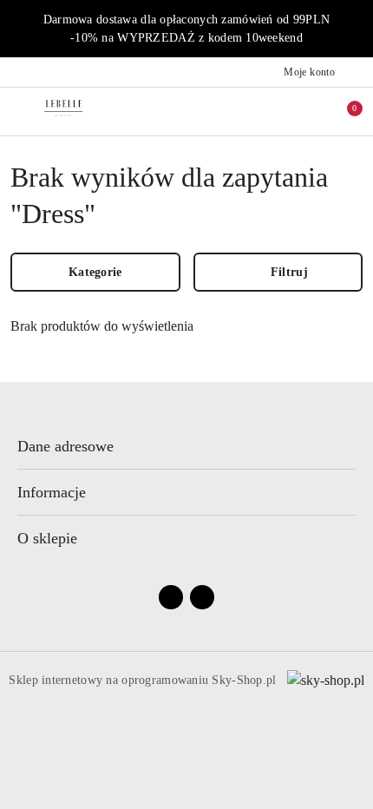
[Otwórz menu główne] (20, 112)
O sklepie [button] (47, 538)
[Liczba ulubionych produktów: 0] (306, 111)
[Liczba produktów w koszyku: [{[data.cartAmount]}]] (342, 111)
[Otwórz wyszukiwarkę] (269, 111)
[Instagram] (202, 597)
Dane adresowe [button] (65, 446)
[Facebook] (171, 597)
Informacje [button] (51, 492)
